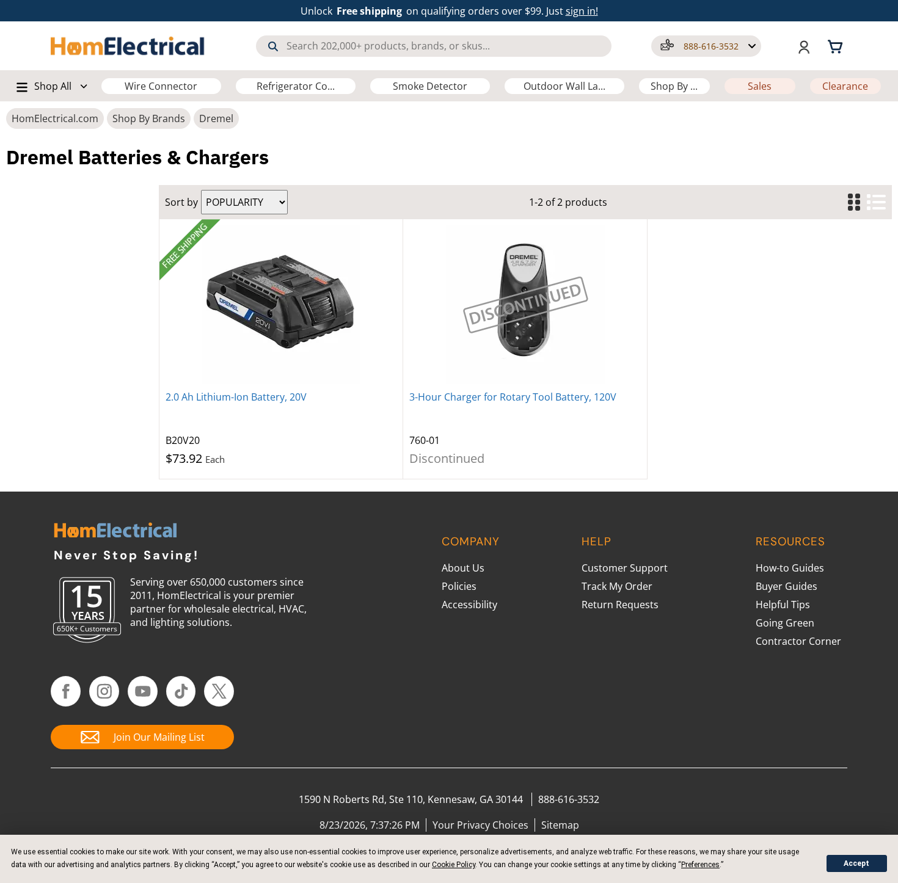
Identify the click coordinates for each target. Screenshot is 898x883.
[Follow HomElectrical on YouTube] (143, 691)
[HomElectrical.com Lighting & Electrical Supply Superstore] (115, 531)
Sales (760, 86)
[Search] (273, 46)
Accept (856, 863)
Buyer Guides (786, 586)
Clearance (845, 86)
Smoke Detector (430, 86)
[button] (706, 46)
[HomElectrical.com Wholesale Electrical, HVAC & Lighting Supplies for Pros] (128, 45)
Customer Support (625, 568)
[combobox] (433, 46)
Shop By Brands (148, 118)
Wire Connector (161, 86)
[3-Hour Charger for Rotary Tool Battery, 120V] (524, 304)
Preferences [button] (700, 864)
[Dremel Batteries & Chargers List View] (876, 202)
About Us (463, 568)
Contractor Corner (798, 641)
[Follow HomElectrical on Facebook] (66, 691)
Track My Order (617, 586)
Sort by (181, 202)
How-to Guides (790, 568)
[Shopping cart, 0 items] (837, 45)
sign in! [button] (582, 11)
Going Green (785, 623)
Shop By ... (674, 86)
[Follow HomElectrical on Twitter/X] (219, 691)
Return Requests (620, 604)
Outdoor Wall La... (564, 86)
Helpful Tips (783, 604)
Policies (459, 586)
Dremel (216, 118)
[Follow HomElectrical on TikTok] (181, 691)
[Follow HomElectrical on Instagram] (104, 691)
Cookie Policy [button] (453, 864)
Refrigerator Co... (296, 86)
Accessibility (469, 604)
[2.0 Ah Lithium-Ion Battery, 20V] (281, 304)
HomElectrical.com (55, 118)
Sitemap (560, 825)
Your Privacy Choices (480, 825)
